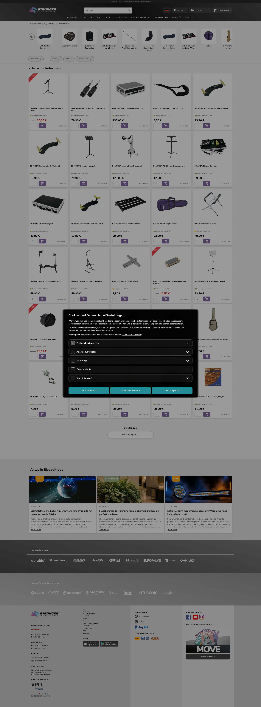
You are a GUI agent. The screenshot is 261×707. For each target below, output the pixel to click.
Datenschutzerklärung (132, 334)
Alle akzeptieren (172, 390)
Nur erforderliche (88, 390)
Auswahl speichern (130, 390)
